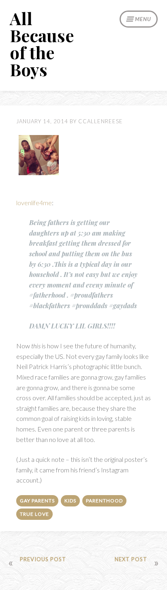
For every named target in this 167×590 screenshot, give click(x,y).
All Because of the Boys (42, 44)
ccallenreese (100, 121)
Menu (143, 19)
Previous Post (43, 559)
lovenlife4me (34, 202)
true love (34, 514)
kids (70, 501)
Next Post (131, 559)
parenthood (104, 501)
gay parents (37, 501)
